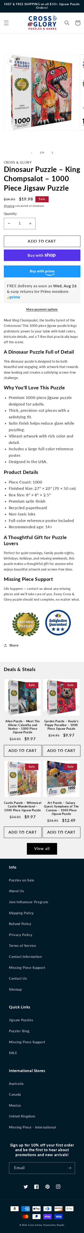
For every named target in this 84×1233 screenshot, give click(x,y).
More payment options (42, 309)
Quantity (10, 214)
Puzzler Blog (19, 1031)
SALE (13, 1053)
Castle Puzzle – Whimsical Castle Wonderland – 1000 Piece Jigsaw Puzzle (22, 806)
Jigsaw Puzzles (21, 1020)
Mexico (15, 1105)
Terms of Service (22, 945)
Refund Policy (20, 924)
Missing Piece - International (32, 1127)
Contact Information (25, 956)
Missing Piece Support (27, 967)
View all (42, 848)
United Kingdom (22, 1116)
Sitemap (15, 989)
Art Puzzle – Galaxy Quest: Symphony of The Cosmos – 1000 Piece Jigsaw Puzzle (61, 808)
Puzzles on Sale (21, 880)
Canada (15, 1094)
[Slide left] (32, 153)
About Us (16, 891)
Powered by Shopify (54, 1225)
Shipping (9, 205)
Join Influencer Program (28, 902)
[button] (6, 23)
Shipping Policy (21, 913)
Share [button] (14, 645)
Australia (16, 1083)
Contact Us (18, 978)
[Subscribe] (69, 1168)
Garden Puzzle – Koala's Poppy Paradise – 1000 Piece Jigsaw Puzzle (61, 725)
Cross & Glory (35, 1225)
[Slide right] (52, 153)
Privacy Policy (20, 935)
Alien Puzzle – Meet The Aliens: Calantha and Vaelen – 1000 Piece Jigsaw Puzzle (22, 727)
